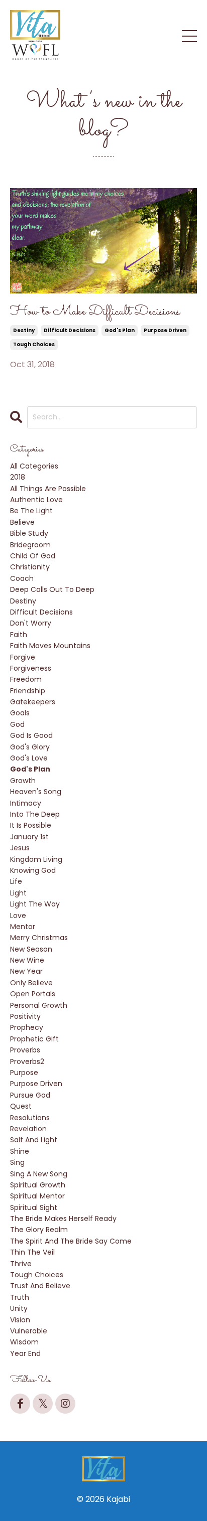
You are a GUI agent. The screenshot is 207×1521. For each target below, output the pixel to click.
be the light (31, 511)
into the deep (35, 814)
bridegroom (30, 545)
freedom (26, 679)
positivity (25, 1016)
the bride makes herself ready (63, 1218)
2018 (17, 477)
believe (22, 522)
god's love (29, 758)
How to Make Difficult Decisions (95, 312)
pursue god (30, 1095)
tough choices (34, 344)
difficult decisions (69, 330)
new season (31, 949)
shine (19, 1151)
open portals (32, 994)
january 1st (29, 837)
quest (21, 1106)
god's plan (120, 330)
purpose (24, 1073)
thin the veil (32, 1252)
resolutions (30, 1118)
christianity (30, 567)
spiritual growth (37, 1185)
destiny (24, 330)
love (18, 915)
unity (19, 1308)
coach (22, 578)
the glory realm (39, 1230)
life (16, 881)
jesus (20, 848)
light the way (35, 904)
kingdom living (36, 859)
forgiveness (30, 668)
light (18, 893)
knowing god (33, 870)
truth (19, 1297)
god (17, 724)
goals (20, 713)
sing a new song (38, 1174)
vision (20, 1320)
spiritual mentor (37, 1196)
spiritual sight (33, 1207)
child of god (32, 556)
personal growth (38, 1005)
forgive (22, 657)
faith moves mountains (50, 646)
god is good (31, 735)
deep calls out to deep (52, 589)
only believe (31, 983)
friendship (27, 691)
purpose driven (165, 330)
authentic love (36, 500)
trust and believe (40, 1286)
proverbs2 (27, 1061)
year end (25, 1353)
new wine (27, 960)
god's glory (30, 747)
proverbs (25, 1050)
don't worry (30, 623)
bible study (29, 533)
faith (18, 635)
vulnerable (28, 1331)
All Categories (34, 466)
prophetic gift (34, 1039)
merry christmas (39, 938)
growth (23, 781)
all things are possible (48, 489)
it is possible (30, 825)
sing (17, 1162)
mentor (22, 927)
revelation (28, 1129)
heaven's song (35, 792)
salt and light (33, 1140)
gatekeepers (32, 702)
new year (26, 971)
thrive (21, 1264)
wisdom (24, 1342)
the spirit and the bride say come (71, 1241)
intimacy (25, 803)
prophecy (26, 1027)
